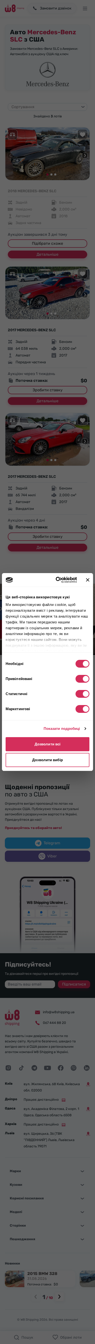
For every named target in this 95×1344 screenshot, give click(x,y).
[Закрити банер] (87, 580)
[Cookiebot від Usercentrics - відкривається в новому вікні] (57, 580)
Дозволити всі (47, 744)
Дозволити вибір (47, 760)
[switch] (82, 679)
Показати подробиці (62, 728)
